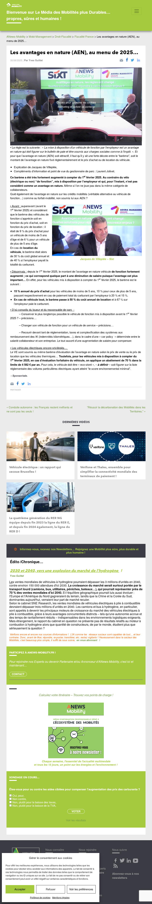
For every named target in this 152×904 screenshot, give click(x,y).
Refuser (50, 889)
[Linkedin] (138, 59)
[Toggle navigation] (136, 11)
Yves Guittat (36, 60)
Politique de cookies (40, 897)
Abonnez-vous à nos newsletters (125, 876)
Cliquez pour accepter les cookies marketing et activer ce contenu (76, 104)
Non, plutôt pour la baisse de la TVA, (34, 805)
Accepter (19, 889)
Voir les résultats (76, 820)
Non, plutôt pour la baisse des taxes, (34, 802)
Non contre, (19, 799)
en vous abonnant (87, 640)
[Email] (121, 59)
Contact (18, 674)
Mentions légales (61, 897)
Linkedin (128, 860)
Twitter (122, 860)
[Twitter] (132, 59)
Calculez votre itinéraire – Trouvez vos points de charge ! (76, 695)
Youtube (135, 860)
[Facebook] (127, 59)
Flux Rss (115, 865)
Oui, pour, (18, 795)
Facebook (115, 860)
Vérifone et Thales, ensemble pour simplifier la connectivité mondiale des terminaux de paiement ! (108, 471)
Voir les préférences (81, 889)
